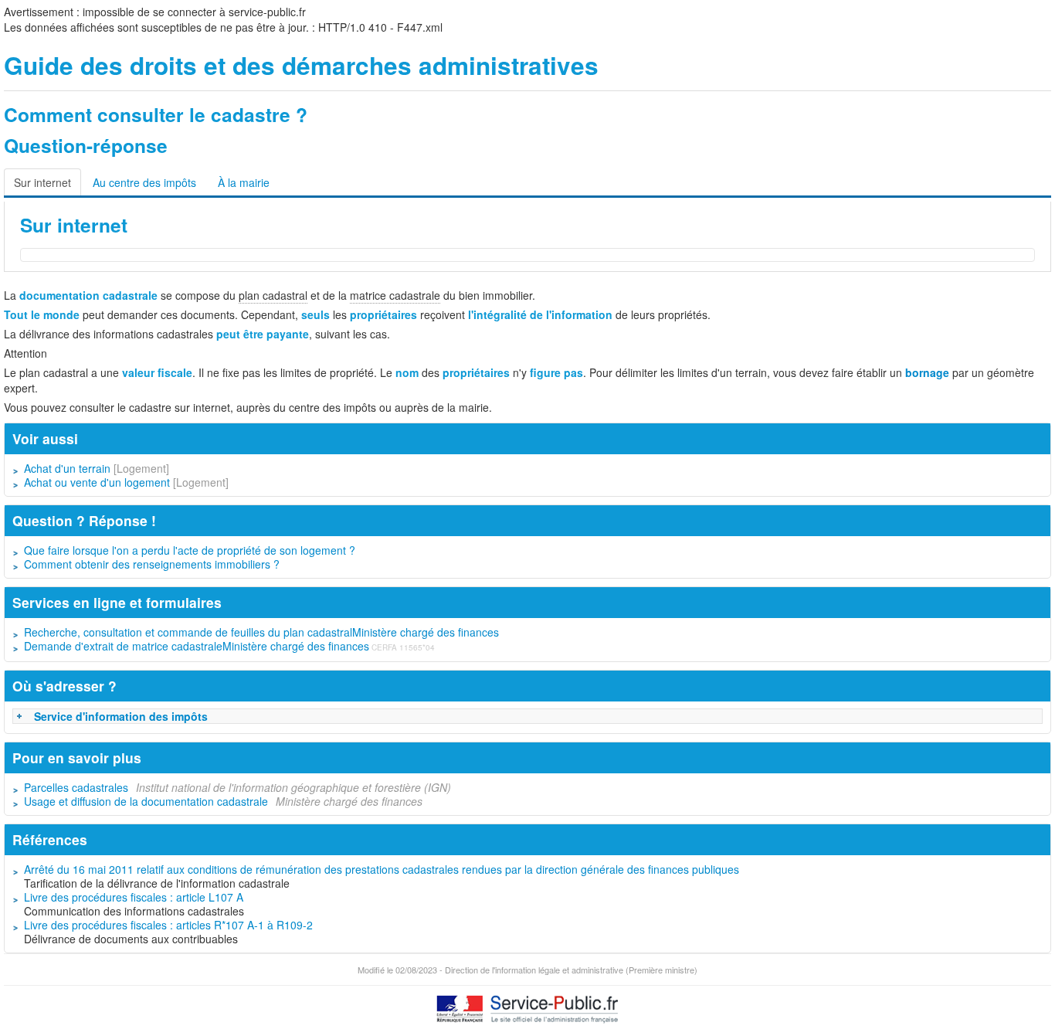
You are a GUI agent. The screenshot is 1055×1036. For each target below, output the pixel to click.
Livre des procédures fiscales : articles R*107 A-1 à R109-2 (168, 924)
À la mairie (244, 182)
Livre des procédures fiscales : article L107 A (133, 897)
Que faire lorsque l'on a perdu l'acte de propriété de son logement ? (189, 550)
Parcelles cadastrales (76, 787)
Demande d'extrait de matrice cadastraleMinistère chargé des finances (196, 646)
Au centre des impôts (144, 182)
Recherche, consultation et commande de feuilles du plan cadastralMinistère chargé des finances (261, 632)
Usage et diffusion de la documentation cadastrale (146, 801)
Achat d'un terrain (67, 468)
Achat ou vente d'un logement (97, 482)
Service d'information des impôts (121, 716)
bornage (927, 372)
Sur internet (42, 182)
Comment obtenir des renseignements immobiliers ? (152, 564)
